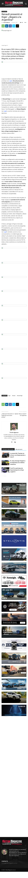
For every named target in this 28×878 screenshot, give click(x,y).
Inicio (3, 9)
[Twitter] (13, 25)
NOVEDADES (8, 9)
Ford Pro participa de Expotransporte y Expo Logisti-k (17, 470)
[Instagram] (12, 442)
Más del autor (19, 449)
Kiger (9, 395)
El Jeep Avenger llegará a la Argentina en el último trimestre (17, 462)
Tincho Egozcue (6, 22)
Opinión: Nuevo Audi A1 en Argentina (20, 414)
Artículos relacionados (8, 449)
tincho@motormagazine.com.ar (9, 863)
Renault (13, 395)
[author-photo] (14, 430)
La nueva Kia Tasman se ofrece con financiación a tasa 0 (17, 455)
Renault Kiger (19, 395)
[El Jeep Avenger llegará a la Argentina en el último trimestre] (5, 462)
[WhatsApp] (3, 25)
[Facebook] (10, 25)
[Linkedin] (6, 25)
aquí (10, 81)
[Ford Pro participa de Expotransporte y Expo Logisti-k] (5, 470)
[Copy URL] (17, 25)
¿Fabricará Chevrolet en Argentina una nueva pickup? (8, 415)
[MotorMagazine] (14, 4)
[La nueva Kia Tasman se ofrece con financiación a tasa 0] (5, 455)
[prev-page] (3, 476)
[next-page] (5, 476)
